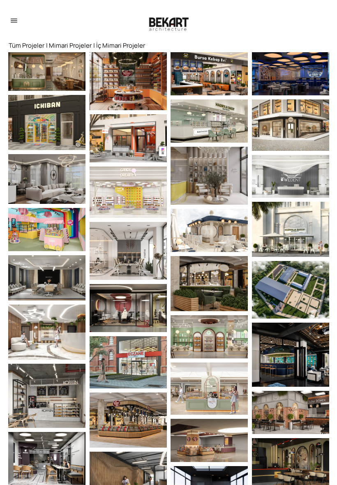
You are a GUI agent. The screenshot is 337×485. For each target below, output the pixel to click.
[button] (46, 71)
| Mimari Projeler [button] (69, 45)
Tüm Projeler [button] (26, 45)
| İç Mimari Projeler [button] (119, 45)
